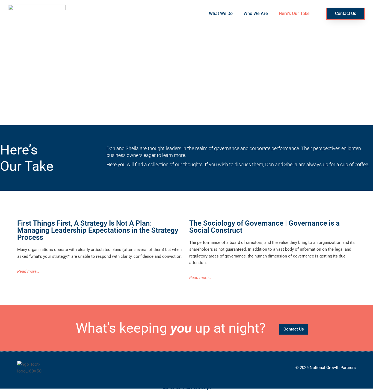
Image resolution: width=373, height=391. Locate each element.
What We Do (221, 13)
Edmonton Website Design (186, 387)
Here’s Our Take (294, 13)
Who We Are (256, 13)
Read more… (28, 271)
